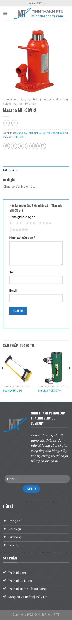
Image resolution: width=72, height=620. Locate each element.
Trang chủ (9, 99)
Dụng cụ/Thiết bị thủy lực (36, 99)
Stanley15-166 (12, 390)
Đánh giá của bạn (22, 217)
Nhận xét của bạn (22, 238)
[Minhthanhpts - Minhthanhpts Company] (38, 13)
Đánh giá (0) (10, 170)
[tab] (36, 170)
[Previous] (3, 376)
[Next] (69, 376)
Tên (11, 272)
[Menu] (5, 13)
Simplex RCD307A (49, 390)
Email (13, 290)
